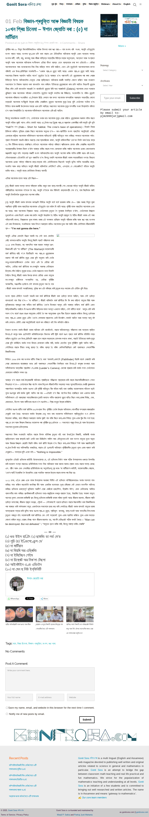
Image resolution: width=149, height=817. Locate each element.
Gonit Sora (83, 758)
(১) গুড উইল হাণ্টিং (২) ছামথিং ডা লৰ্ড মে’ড (33, 536)
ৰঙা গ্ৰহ (52, 643)
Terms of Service (8, 815)
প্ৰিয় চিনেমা (22, 643)
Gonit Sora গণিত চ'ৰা (16, 810)
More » (122, 46)
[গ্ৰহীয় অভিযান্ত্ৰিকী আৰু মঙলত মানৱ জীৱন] (19, 614)
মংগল (45, 643)
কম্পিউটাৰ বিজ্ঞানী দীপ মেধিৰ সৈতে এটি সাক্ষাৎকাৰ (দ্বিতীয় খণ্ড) (23, 777)
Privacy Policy (22, 815)
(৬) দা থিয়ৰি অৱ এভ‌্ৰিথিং (21, 550)
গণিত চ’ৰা (93, 758)
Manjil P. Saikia (63, 815)
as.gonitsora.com (127, 812)
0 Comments (67, 42)
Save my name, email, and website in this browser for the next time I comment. (51, 707)
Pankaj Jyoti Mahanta (83, 815)
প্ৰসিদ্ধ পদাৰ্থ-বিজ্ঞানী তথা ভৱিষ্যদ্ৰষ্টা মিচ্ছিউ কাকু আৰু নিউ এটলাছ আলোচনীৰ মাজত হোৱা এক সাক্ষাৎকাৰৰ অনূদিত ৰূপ (79, 628)
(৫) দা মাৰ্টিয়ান (14, 546)
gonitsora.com (142, 812)
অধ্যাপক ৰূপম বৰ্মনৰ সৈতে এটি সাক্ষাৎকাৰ (23, 796)
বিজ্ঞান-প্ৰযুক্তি (34, 42)
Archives (105, 80)
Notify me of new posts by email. (27, 714)
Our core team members (94, 797)
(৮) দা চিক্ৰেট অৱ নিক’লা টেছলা (25, 560)
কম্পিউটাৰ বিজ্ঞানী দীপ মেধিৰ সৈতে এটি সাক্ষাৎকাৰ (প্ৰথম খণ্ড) (23, 787)
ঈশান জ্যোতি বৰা (50, 42)
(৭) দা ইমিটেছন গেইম (19, 555)
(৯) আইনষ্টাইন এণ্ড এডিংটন (23, 564)
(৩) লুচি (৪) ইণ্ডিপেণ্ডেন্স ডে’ (24, 541)
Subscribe (135, 98)
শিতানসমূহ (104, 65)
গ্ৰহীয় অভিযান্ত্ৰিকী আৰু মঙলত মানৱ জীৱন (18, 624)
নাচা (14, 643)
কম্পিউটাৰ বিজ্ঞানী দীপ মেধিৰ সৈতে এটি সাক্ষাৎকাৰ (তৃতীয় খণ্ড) (23, 767)
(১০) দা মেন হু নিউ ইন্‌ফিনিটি (23, 569)
